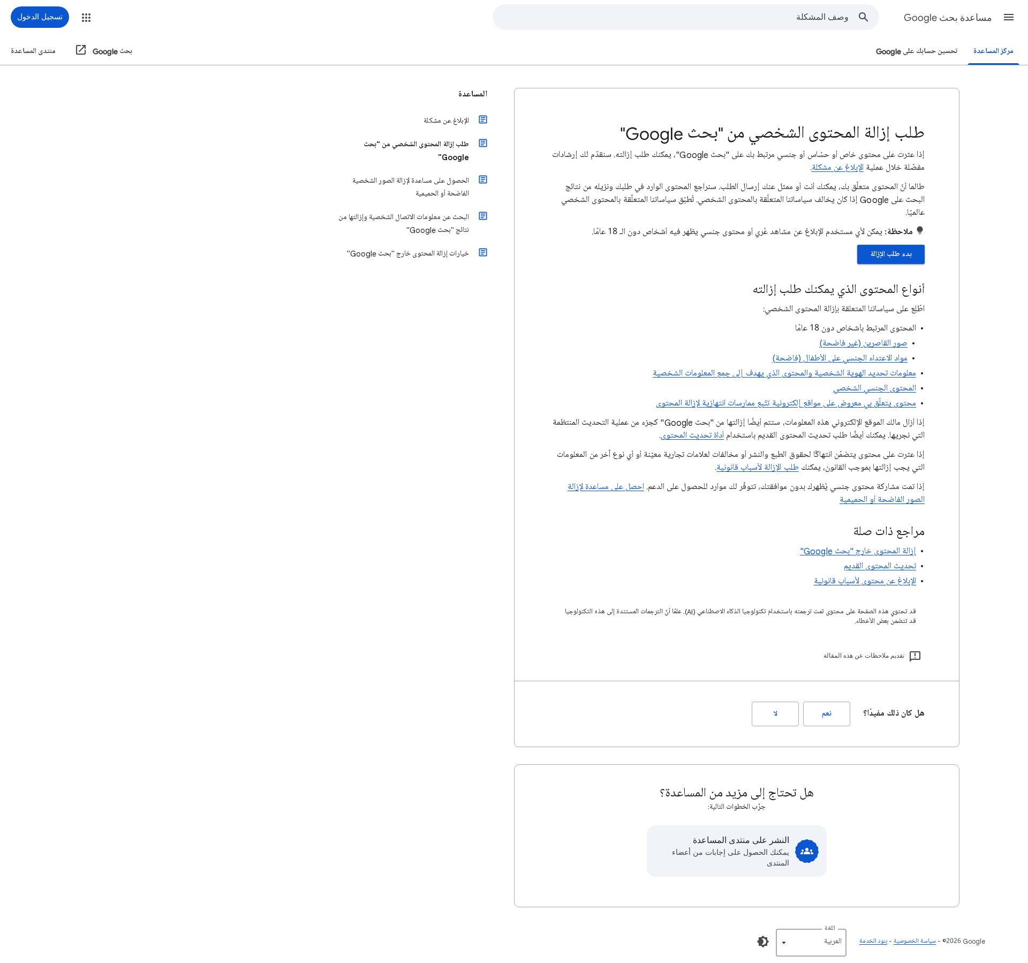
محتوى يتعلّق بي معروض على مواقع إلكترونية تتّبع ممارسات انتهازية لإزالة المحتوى (786, 403)
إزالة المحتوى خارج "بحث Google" (858, 551)
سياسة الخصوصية (915, 941)
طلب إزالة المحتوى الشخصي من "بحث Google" (416, 150)
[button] (1009, 17)
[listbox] (811, 943)
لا (775, 714)
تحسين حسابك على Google (916, 51)
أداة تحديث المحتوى (692, 435)
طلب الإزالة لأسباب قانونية (757, 467)
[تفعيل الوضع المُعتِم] (763, 941)
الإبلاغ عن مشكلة (838, 168)
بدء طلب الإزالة (891, 254)
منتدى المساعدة (33, 51)
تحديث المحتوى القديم (880, 566)
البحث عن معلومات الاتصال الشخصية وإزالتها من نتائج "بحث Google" (403, 223)
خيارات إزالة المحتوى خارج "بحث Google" (408, 254)
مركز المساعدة (993, 51)
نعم (827, 714)
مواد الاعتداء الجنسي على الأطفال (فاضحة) (840, 358)
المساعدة (472, 94)
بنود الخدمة (873, 941)
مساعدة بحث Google (948, 18)
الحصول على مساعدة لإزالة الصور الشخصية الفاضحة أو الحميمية (410, 187)
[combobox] (671, 17)
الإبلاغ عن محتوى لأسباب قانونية (865, 581)
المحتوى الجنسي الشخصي (874, 388)
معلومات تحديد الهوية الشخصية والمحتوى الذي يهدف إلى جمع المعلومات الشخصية (784, 373)
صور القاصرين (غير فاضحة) (863, 343)
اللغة (830, 928)
